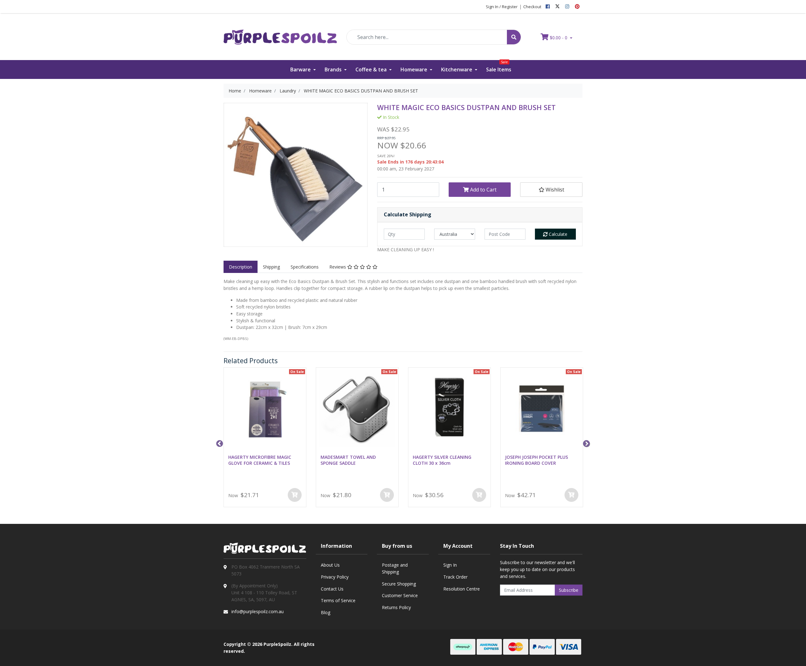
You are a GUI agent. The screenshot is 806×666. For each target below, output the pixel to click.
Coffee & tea (371, 69)
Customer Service (400, 595)
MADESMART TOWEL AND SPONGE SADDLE (348, 460)
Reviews (338, 267)
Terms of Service (338, 600)
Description (240, 267)
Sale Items (498, 66)
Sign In (450, 565)
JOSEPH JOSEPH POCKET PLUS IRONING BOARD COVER (536, 460)
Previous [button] (219, 443)
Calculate (557, 234)
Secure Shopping (399, 584)
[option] (265, 438)
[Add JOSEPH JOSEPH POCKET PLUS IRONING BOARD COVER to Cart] (571, 495)
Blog (325, 612)
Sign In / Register (502, 6)
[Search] (514, 37)
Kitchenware (457, 69)
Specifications (305, 267)
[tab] (241, 267)
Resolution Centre (461, 589)
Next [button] (585, 443)
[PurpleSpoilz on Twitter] (557, 6)
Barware (301, 69)
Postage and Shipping (395, 568)
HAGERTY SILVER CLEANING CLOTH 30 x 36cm (442, 460)
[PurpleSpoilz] (280, 33)
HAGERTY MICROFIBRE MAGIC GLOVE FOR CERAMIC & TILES (259, 460)
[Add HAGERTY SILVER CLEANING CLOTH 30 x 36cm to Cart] (479, 495)
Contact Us (332, 589)
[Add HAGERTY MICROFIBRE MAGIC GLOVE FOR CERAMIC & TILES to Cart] (295, 495)
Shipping (271, 267)
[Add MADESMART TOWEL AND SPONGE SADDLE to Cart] (387, 495)
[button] (551, 189)
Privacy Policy (335, 577)
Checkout (532, 6)
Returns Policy (396, 607)
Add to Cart (483, 189)
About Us (330, 565)
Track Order (455, 577)
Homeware (414, 69)
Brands (334, 69)
